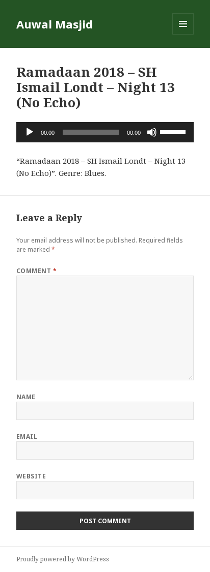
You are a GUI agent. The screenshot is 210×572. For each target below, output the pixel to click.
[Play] (29, 132)
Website (31, 476)
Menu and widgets (183, 34)
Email (26, 436)
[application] (105, 132)
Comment (36, 270)
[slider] (174, 131)
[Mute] (152, 132)
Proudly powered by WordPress (62, 559)
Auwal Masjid (54, 24)
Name (26, 397)
